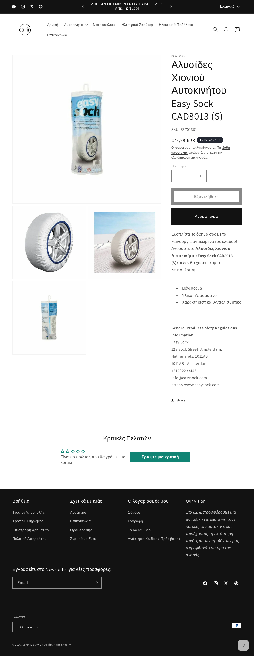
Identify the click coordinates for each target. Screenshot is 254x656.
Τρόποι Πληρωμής (27, 521)
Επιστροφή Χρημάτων (30, 530)
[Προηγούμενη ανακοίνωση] (82, 6)
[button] (75, 24)
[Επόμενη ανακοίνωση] (171, 6)
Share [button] (181, 400)
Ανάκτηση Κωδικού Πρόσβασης (154, 538)
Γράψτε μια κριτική (160, 457)
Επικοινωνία (80, 521)
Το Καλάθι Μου (140, 530)
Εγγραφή (135, 521)
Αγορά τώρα (206, 216)
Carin (26, 644)
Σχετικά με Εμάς (83, 538)
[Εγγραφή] (96, 583)
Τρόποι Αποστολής (28, 512)
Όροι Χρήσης (81, 530)
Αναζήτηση (79, 512)
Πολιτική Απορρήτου (29, 538)
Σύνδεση (135, 512)
